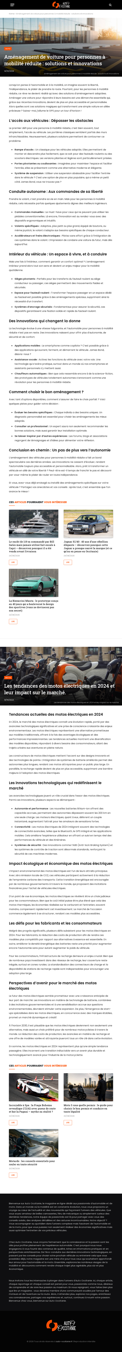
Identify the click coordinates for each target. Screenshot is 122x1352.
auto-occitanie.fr (64, 1341)
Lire (13, 562)
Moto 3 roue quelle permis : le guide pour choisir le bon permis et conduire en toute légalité (88, 1108)
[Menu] (12, 4)
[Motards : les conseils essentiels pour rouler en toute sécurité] (33, 1143)
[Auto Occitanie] (61, 5)
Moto (8, 677)
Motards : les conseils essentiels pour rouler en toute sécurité (32, 1162)
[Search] (110, 4)
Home (11, 13)
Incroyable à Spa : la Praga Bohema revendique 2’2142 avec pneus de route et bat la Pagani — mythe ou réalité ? (32, 1108)
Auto (7, 48)
